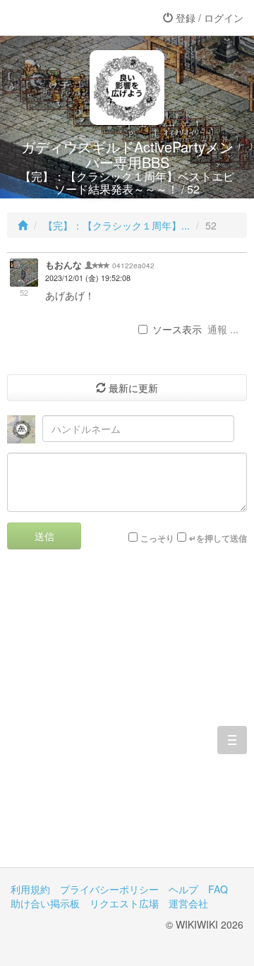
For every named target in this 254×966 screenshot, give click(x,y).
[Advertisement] (127, 719)
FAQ (218, 889)
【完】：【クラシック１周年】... (116, 225)
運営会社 (188, 903)
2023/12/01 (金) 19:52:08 (88, 278)
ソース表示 (177, 329)
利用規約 (30, 889)
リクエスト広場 (124, 903)
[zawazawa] (67, 17)
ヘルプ (183, 889)
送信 (44, 536)
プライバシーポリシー (109, 889)
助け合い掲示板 (45, 903)
